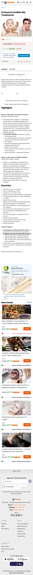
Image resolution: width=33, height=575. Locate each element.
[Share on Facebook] (21, 61)
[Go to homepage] (9, 2)
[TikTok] (21, 515)
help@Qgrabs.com (18, 510)
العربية (20, 2)
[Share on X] (24, 61)
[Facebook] (16, 515)
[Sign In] (31, 2)
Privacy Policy (21, 536)
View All (29, 302)
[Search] (24, 2)
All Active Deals (23, 55)
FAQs (2, 526)
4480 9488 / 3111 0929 (18, 274)
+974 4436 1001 (19, 507)
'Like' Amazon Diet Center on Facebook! (17, 100)
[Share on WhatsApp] (18, 61)
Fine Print (12, 69)
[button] (16, 283)
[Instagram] (12, 515)
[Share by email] (30, 61)
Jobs (2, 551)
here (21, 251)
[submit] (30, 481)
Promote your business (7, 549)
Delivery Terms (21, 533)
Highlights (4, 69)
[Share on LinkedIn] (27, 61)
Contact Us (20, 531)
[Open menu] (2, 2)
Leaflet (21, 292)
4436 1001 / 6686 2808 (18, 505)
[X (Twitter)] (14, 515)
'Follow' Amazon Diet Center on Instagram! (16, 104)
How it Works (5, 528)
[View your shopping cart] (27, 2)
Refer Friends (5, 546)
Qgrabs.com (10, 571)
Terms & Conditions (22, 524)
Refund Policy (21, 528)
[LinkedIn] (19, 515)
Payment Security (22, 526)
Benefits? (3, 524)
